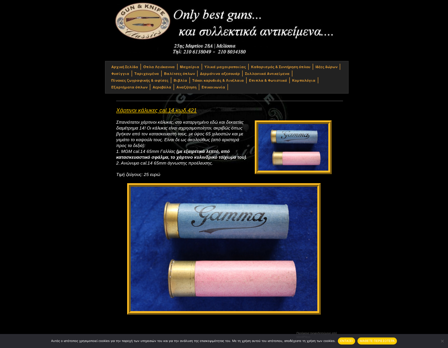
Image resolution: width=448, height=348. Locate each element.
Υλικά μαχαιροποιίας (225, 66)
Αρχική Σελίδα (124, 66)
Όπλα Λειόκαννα (159, 66)
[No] (442, 341)
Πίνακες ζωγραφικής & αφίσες (139, 80)
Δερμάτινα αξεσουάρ (220, 73)
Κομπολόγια (303, 80)
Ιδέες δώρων (326, 66)
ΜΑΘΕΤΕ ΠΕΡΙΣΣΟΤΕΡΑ (377, 341)
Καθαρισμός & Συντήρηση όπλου (280, 66)
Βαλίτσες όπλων (179, 73)
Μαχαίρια (189, 66)
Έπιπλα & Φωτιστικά (268, 80)
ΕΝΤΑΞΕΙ (346, 341)
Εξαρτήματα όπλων (129, 87)
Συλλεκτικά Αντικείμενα (267, 73)
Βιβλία (180, 80)
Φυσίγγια (120, 73)
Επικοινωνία (213, 87)
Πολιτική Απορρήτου (122, 333)
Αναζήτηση (186, 87)
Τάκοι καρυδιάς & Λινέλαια (218, 80)
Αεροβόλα (162, 87)
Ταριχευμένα (146, 73)
